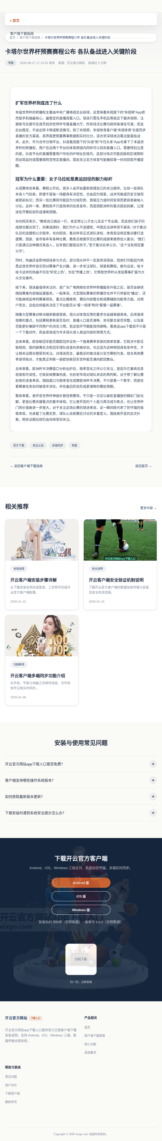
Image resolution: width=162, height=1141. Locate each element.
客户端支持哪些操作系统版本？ (79, 780)
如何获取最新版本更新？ (79, 796)
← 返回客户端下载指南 (26, 466)
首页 (16, 20)
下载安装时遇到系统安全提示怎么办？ (79, 812)
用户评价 (11, 1085)
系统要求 (90, 1052)
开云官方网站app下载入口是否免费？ (79, 764)
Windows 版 (81, 910)
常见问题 (11, 1076)
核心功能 (90, 1044)
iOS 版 (81, 896)
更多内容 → (148, 508)
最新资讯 (11, 1102)
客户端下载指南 (22, 33)
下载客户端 (12, 1093)
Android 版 (81, 883)
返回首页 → (143, 466)
